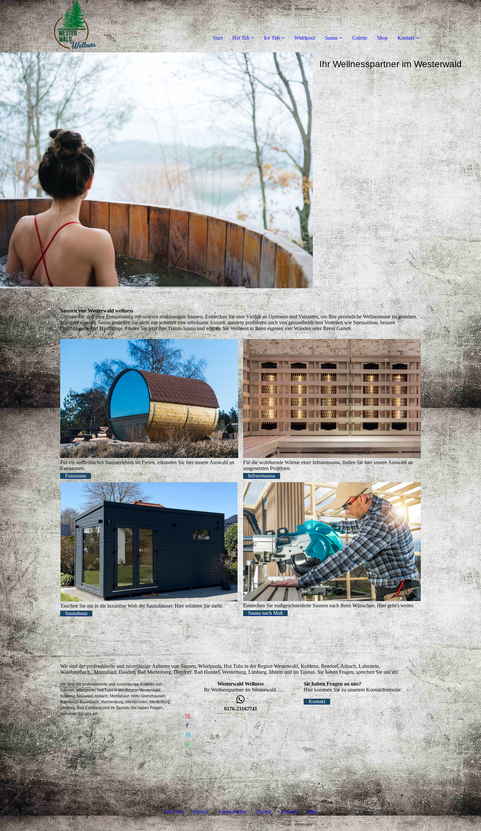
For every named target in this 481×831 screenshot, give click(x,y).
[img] (75, 26)
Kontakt (406, 38)
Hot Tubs (173, 811)
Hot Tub (241, 38)
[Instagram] (188, 716)
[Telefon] (188, 753)
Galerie (359, 38)
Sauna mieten (232, 811)
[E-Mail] (188, 734)
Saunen (200, 811)
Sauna (331, 38)
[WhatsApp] (188, 743)
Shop (382, 38)
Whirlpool (304, 38)
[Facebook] (187, 725)
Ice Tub (272, 38)
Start (218, 38)
